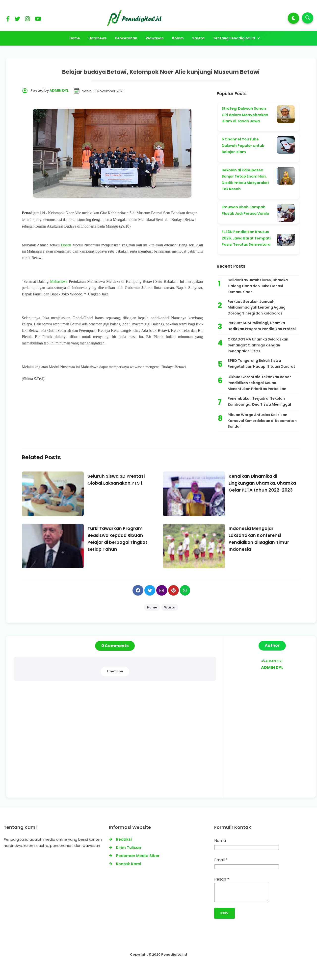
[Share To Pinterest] (173, 590)
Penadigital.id (174, 954)
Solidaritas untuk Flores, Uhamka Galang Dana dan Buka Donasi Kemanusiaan (258, 286)
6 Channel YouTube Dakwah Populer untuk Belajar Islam (243, 145)
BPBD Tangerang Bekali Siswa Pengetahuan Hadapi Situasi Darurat (261, 363)
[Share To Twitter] (149, 590)
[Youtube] (38, 20)
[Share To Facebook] (137, 590)
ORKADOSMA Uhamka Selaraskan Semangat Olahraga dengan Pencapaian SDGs (258, 345)
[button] (293, 18)
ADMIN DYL (272, 667)
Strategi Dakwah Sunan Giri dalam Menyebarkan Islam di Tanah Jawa (245, 115)
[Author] (272, 660)
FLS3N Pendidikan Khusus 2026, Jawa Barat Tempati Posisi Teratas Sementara (246, 238)
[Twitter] (17, 20)
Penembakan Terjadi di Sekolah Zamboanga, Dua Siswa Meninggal (259, 401)
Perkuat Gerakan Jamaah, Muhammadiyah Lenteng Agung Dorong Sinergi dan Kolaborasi (257, 307)
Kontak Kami (128, 863)
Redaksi (124, 839)
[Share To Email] (161, 590)
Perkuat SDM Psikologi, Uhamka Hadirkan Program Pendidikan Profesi (262, 325)
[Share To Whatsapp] (185, 590)
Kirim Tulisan (128, 847)
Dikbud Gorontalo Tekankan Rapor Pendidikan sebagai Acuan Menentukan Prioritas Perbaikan (259, 382)
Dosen (66, 245)
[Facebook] (8, 20)
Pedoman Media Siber (137, 855)
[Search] (307, 18)
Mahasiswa (59, 281)
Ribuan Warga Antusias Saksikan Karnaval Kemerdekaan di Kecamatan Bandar (262, 420)
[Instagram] (27, 20)
